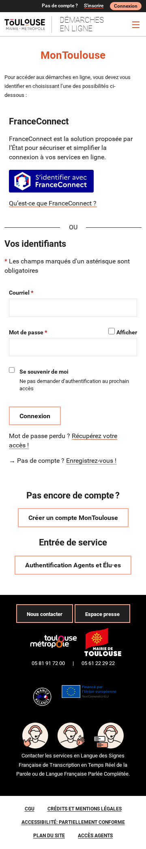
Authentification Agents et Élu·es (73, 565)
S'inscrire (93, 6)
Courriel (19, 292)
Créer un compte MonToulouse (73, 518)
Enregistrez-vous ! (91, 460)
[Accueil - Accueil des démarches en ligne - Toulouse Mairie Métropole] (28, 24)
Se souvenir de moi (44, 371)
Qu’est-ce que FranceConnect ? (53, 203)
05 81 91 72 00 (48, 663)
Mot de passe (26, 332)
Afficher (126, 332)
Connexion (125, 6)
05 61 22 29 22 (98, 663)
